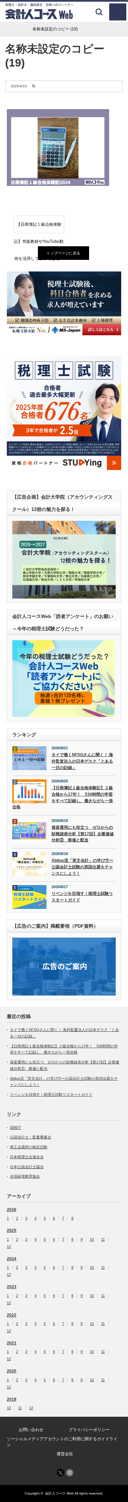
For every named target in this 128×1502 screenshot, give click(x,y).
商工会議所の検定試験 (28, 1147)
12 (9, 1247)
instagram (69, 1472)
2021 (11, 1343)
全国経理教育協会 (25, 1176)
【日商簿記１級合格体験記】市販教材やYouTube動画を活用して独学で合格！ (38, 227)
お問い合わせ (31, 1429)
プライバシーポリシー (89, 1429)
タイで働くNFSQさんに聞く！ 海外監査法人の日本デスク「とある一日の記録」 (82, 761)
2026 (11, 1209)
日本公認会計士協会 (27, 1167)
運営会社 (65, 1454)
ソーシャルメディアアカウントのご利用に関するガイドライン (62, 1442)
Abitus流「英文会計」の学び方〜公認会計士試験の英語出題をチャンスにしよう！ (82, 866)
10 (92, 1239)
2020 (11, 1371)
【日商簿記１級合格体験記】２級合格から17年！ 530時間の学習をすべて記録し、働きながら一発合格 (62, 797)
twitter (60, 1472)
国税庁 (15, 1127)
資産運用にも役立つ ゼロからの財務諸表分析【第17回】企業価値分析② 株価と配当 (83, 833)
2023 (11, 1286)
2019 (11, 1399)
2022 (11, 1315)
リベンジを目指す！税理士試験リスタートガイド (82, 896)
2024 (11, 1258)
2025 (11, 1230)
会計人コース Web (59, 1493)
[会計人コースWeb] (39, 17)
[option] (64, 303)
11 (103, 1239)
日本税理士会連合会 (27, 1157)
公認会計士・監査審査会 (30, 1137)
